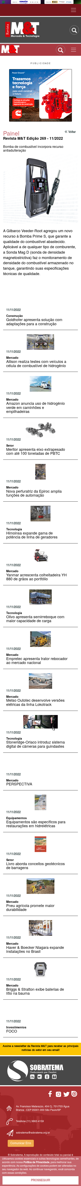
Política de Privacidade (36, 1162)
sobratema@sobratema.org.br (33, 1133)
